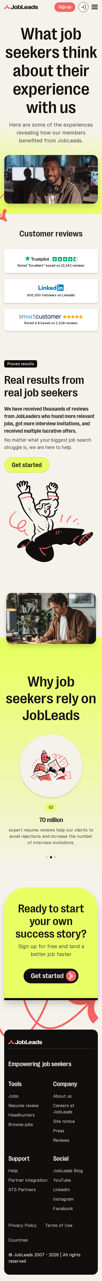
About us (62, 1096)
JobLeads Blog (68, 1170)
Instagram (63, 1199)
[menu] (95, 7)
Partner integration (27, 1180)
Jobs (13, 1096)
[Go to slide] (47, 857)
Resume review (23, 1105)
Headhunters (21, 1115)
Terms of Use (58, 1225)
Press (58, 1130)
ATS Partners (22, 1189)
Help (13, 1170)
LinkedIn (61, 1189)
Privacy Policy (22, 1225)
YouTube (62, 1180)
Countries (18, 1240)
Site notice (64, 1121)
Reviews (61, 1140)
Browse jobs (20, 1124)
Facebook (63, 1208)
